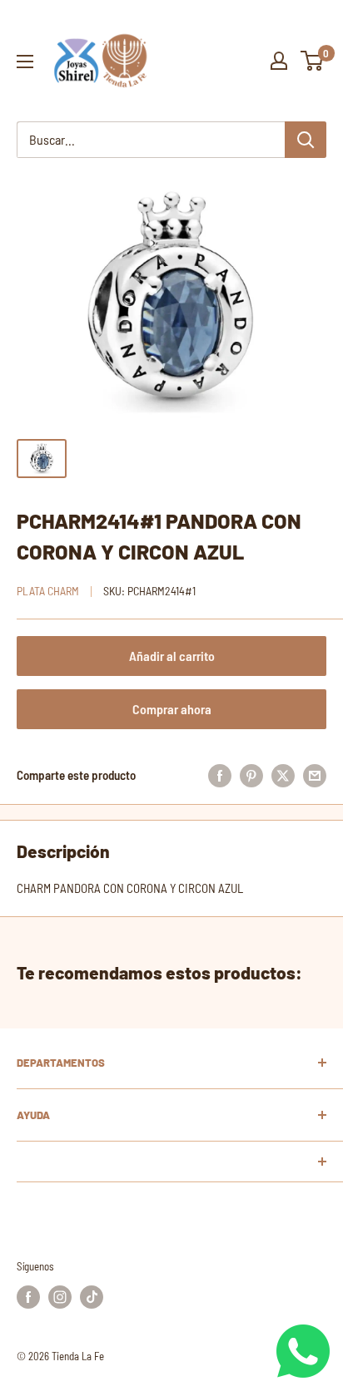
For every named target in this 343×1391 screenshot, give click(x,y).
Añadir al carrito (172, 655)
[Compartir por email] (314, 774)
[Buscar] (305, 139)
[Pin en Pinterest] (251, 774)
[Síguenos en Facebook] (28, 1297)
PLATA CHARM (48, 591)
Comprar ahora (171, 709)
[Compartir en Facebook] (219, 774)
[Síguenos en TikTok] (91, 1297)
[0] (312, 61)
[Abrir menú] (25, 61)
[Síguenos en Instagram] (60, 1297)
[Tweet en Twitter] (283, 774)
